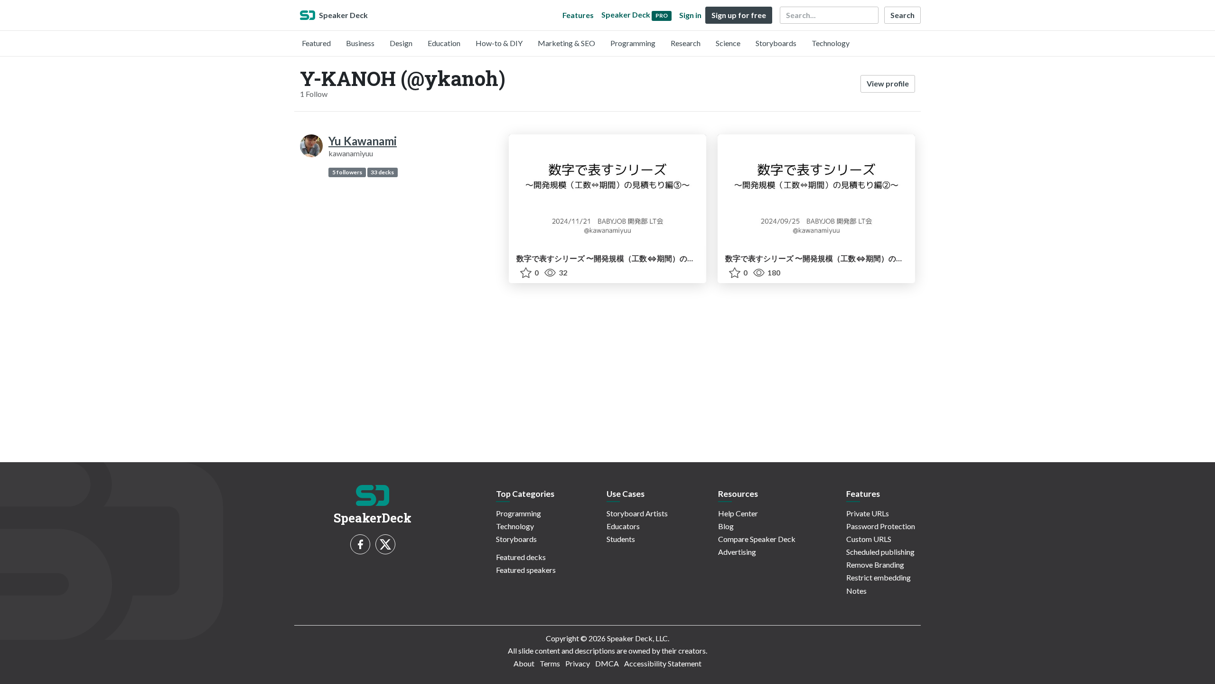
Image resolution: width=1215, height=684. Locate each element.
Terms (550, 663)
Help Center (738, 513)
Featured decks (521, 556)
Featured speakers (526, 569)
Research (686, 43)
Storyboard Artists (637, 513)
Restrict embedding (878, 577)
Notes (856, 590)
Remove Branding (875, 564)
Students (621, 538)
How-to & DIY (499, 43)
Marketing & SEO (566, 43)
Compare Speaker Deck (756, 538)
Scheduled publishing (880, 551)
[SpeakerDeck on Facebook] (360, 544)
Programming (632, 43)
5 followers (347, 172)
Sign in (690, 14)
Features (578, 14)
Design (401, 43)
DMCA (607, 663)
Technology (831, 43)
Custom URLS (868, 538)
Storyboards (776, 43)
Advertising (737, 551)
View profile (888, 83)
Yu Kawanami (362, 141)
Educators (623, 526)
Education (444, 43)
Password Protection (880, 526)
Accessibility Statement (662, 663)
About (524, 663)
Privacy (577, 663)
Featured (316, 43)
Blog (726, 526)
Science (728, 43)
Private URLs (867, 513)
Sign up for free (738, 14)
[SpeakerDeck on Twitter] (385, 544)
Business (360, 43)
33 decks (382, 172)
